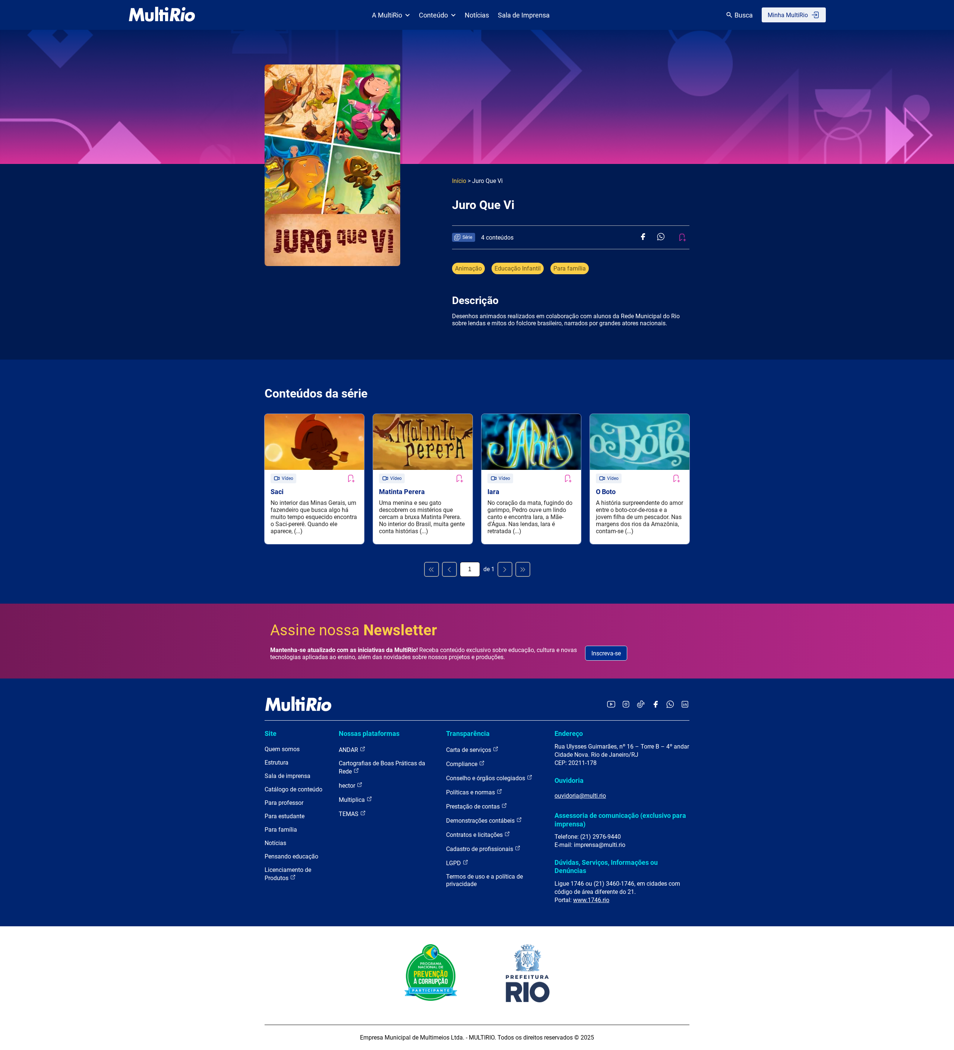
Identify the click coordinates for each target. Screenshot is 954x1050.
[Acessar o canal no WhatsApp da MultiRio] (670, 704)
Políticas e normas (471, 792)
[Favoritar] (350, 478)
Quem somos (282, 749)
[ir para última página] (522, 569)
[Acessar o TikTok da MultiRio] (640, 704)
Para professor (284, 802)
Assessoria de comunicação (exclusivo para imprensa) (620, 820)
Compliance (462, 764)
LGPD (454, 863)
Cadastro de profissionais (480, 849)
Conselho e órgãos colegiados (486, 778)
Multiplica (352, 799)
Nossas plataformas (369, 733)
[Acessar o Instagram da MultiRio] (626, 704)
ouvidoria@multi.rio (580, 795)
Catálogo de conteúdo (293, 789)
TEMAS (349, 813)
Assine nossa (353, 630)
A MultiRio (387, 15)
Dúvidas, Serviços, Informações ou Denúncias (606, 866)
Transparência (468, 733)
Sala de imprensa (287, 775)
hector (348, 785)
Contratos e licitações (475, 834)
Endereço (569, 733)
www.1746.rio (591, 900)
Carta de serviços (469, 749)
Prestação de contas (473, 806)
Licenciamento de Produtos (288, 874)
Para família (569, 268)
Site (271, 733)
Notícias (477, 15)
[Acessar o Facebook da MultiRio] (655, 704)
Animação (468, 268)
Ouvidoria (569, 780)
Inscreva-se (606, 653)
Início (459, 180)
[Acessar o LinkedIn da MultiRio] (684, 704)
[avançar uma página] (504, 569)
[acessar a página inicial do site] (162, 15)
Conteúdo (433, 15)
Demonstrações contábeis (481, 820)
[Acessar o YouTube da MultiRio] (611, 704)
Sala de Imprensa (524, 15)
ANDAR (349, 749)
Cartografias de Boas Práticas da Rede (382, 767)
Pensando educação (291, 856)
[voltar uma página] (449, 569)
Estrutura (276, 762)
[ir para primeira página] (431, 569)
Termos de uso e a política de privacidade (484, 880)
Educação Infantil (518, 268)
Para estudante (284, 816)
